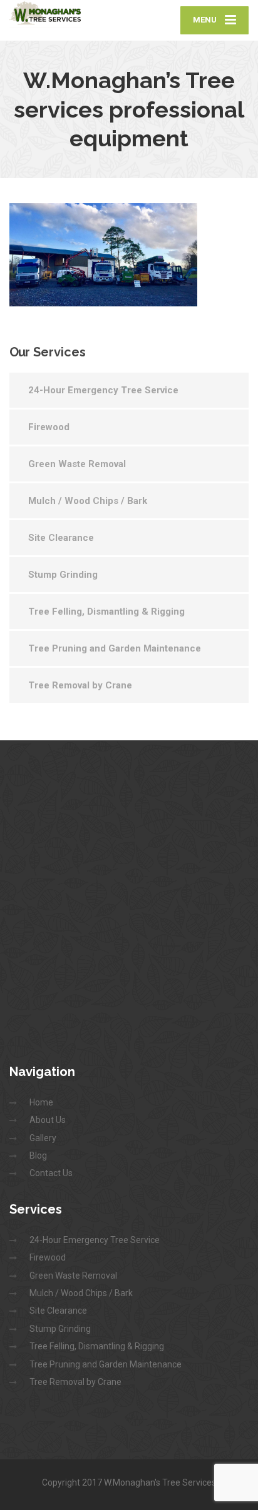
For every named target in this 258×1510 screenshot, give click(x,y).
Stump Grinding (63, 574)
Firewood (49, 427)
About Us (47, 1120)
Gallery (42, 1138)
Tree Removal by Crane (80, 685)
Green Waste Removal (77, 464)
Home (41, 1102)
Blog (38, 1155)
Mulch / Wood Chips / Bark (87, 500)
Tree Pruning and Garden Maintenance (114, 648)
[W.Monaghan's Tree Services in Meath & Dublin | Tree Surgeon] (69, 14)
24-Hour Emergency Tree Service (103, 390)
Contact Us (51, 1173)
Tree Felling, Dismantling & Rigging (106, 611)
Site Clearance (61, 537)
